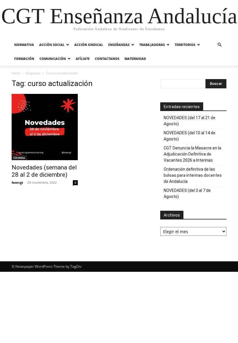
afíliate (83, 58)
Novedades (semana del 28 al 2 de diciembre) (44, 171)
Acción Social (51, 44)
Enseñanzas (118, 44)
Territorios (185, 44)
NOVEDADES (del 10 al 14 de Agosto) (189, 136)
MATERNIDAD (135, 58)
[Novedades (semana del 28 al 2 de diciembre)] (45, 127)
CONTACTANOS (107, 58)
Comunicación (52, 58)
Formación (24, 58)
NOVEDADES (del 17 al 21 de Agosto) (189, 120)
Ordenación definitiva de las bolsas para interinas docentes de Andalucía (193, 175)
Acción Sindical (88, 44)
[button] (219, 45)
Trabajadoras (152, 44)
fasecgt (17, 182)
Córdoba (19, 158)
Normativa (24, 44)
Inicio (16, 73)
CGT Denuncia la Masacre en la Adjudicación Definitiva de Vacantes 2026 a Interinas (192, 154)
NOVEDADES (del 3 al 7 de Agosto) (187, 193)
